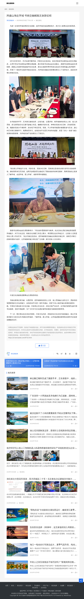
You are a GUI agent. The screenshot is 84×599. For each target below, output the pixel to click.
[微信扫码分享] (57, 354)
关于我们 (30, 591)
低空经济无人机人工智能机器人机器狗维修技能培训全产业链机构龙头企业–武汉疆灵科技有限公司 (42, 448)
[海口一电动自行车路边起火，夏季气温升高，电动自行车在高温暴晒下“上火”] (17, 549)
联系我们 (37, 591)
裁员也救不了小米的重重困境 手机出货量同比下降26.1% (52, 413)
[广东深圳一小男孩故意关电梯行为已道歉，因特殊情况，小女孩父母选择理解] (17, 400)
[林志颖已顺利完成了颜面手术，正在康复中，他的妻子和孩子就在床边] (17, 383)
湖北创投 (28, 585)
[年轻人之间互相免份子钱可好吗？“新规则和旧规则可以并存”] (17, 567)
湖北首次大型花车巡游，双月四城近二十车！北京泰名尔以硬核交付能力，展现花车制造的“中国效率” (41, 479)
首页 (6, 9)
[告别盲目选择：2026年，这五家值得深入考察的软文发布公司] (17, 532)
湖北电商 (54, 585)
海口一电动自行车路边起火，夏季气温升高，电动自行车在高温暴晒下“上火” (53, 544)
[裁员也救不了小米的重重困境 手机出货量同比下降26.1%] (17, 418)
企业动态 (44, 587)
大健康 (62, 585)
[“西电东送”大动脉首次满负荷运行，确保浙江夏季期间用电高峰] (17, 515)
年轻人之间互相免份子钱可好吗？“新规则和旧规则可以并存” (53, 562)
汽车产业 (45, 585)
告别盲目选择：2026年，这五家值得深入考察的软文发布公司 (53, 527)
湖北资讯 (38, 20)
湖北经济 (20, 585)
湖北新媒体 (10, 20)
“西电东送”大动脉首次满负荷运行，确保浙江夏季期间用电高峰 (53, 510)
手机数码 (37, 585)
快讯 (12, 585)
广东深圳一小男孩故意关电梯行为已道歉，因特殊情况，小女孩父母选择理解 (53, 396)
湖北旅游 (70, 585)
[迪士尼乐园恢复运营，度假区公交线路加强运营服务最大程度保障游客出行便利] (17, 435)
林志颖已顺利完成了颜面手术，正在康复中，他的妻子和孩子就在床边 (53, 378)
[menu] (77, 3)
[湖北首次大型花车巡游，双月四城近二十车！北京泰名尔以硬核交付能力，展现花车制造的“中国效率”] (42, 486)
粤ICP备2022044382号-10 (46, 595)
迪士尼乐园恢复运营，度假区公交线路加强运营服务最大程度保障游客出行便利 (53, 430)
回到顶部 (58, 591)
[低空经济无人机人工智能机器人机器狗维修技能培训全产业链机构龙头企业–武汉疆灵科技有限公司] (42, 455)
